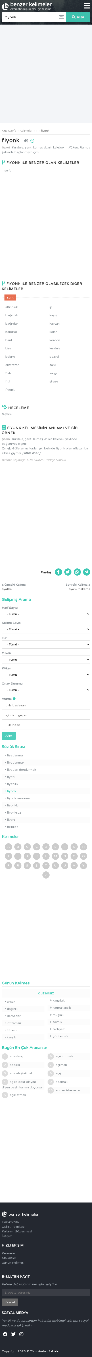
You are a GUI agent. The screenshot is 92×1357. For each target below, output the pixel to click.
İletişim (7, 1236)
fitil (7, 381)
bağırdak (11, 324)
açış (55, 1073)
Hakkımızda (10, 1222)
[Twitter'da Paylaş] (67, 572)
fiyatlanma (15, 755)
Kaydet (9, 1302)
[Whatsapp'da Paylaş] (77, 572)
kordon (55, 340)
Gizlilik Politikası (13, 1227)
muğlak (58, 1015)
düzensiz (46, 993)
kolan (53, 332)
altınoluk (11, 307)
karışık (11, 1037)
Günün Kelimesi (13, 1263)
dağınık (12, 1009)
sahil (53, 365)
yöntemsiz (60, 1036)
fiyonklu (13, 805)
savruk (57, 1022)
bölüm (10, 357)
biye (8, 348)
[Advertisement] (46, 74)
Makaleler (9, 1258)
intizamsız (14, 1023)
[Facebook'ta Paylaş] (58, 572)
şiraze (54, 381)
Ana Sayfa (9, 131)
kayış (53, 315)
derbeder (14, 1016)
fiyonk (45, 131)
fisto (8, 373)
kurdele (55, 348)
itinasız (12, 1030)
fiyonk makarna (18, 798)
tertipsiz (59, 1029)
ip (51, 307)
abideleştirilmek (18, 1073)
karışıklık (59, 1000)
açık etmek (15, 1095)
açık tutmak (61, 1056)
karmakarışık (62, 1008)
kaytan (55, 324)
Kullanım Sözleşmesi (17, 1231)
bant (8, 340)
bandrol (11, 332)
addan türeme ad (65, 1090)
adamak (58, 1082)
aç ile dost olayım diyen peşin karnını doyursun (23, 1084)
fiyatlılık (12, 784)
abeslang (13, 1056)
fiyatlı (11, 777)
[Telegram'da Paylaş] (86, 572)
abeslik (12, 1065)
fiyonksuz (14, 812)
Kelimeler (26, 131)
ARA (80, 17)
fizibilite (12, 827)
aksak (11, 1002)
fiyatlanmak (15, 762)
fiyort (11, 820)
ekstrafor (12, 365)
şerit (7, 170)
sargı (53, 373)
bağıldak (11, 315)
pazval (54, 357)
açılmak (58, 1065)
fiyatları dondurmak (21, 770)
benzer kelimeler (31, 5)
